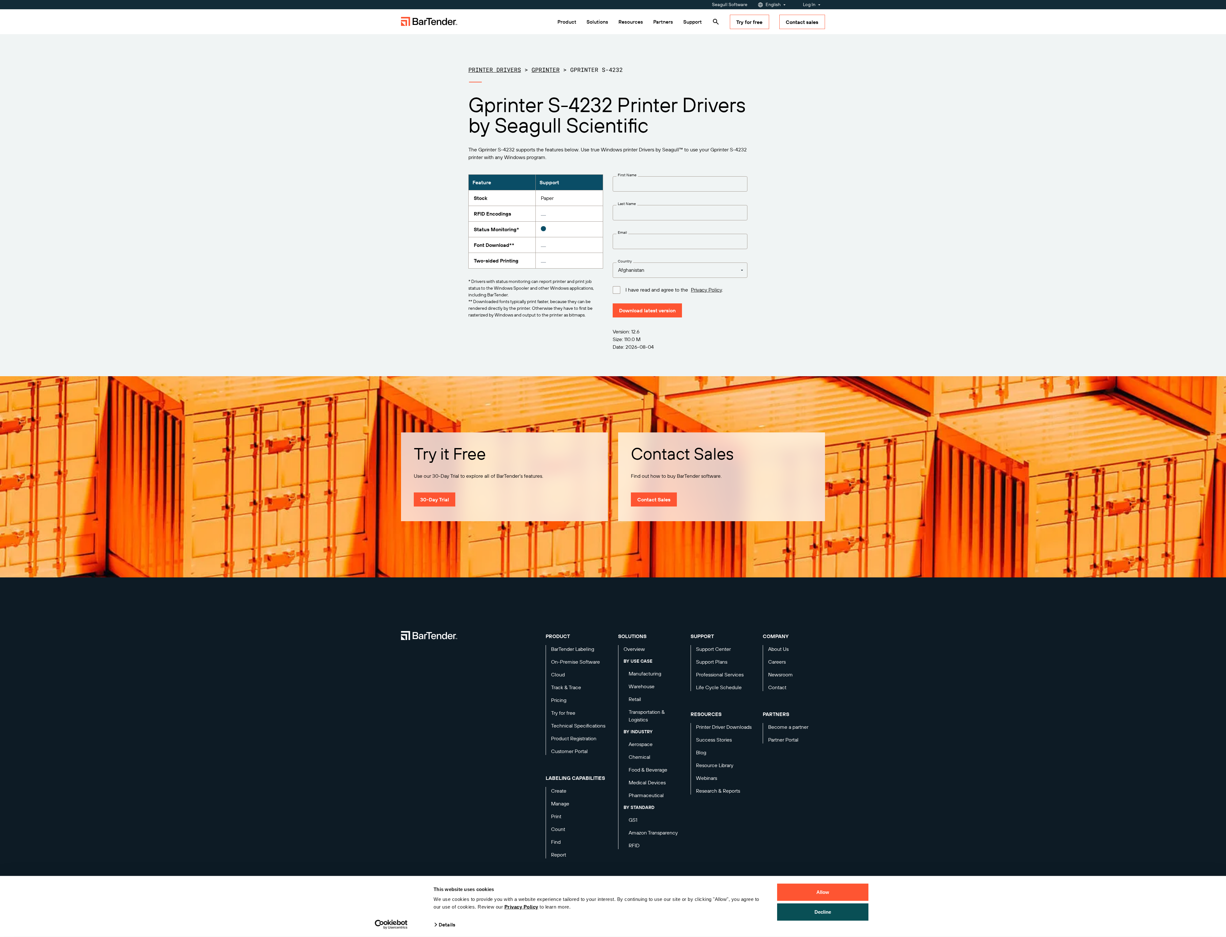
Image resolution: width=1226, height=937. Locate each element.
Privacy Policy (521, 907)
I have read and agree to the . (674, 290)
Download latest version (647, 310)
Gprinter (546, 69)
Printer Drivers (494, 69)
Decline (822, 911)
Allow (822, 892)
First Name (627, 175)
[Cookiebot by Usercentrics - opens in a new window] (391, 924)
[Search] (716, 22)
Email (622, 232)
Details (447, 924)
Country (625, 261)
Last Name (627, 204)
